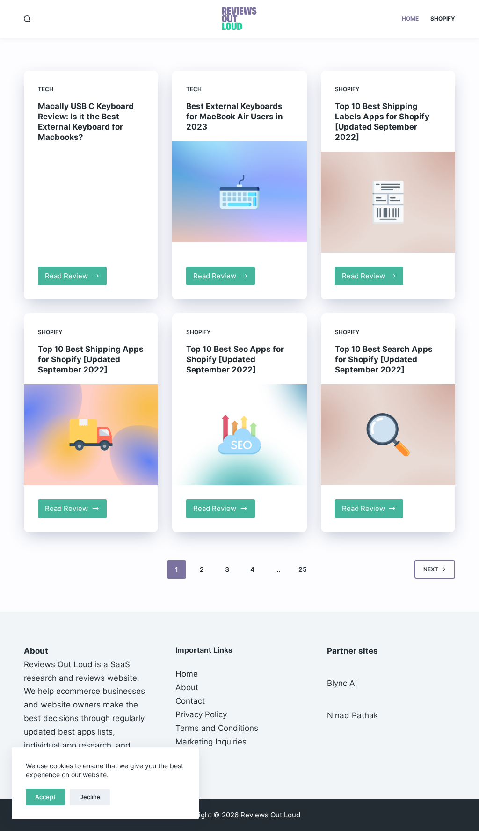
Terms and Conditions (216, 728)
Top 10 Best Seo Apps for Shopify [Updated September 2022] (235, 359)
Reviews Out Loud (58, 664)
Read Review (76, 278)
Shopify (442, 18)
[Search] (27, 18)
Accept (45, 797)
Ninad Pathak (352, 715)
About (186, 687)
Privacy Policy (201, 714)
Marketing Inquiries (211, 741)
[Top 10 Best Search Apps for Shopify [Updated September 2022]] (388, 434)
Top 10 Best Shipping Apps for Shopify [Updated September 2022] (91, 359)
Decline (90, 797)
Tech (45, 89)
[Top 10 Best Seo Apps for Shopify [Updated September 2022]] (239, 434)
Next (430, 569)
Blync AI (342, 683)
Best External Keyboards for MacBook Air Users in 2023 (234, 116)
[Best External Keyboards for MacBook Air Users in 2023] (239, 191)
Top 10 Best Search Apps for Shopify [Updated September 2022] (384, 359)
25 (302, 569)
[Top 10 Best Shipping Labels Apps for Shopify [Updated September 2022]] (388, 202)
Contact (190, 701)
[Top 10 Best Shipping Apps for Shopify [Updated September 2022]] (91, 434)
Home (410, 18)
